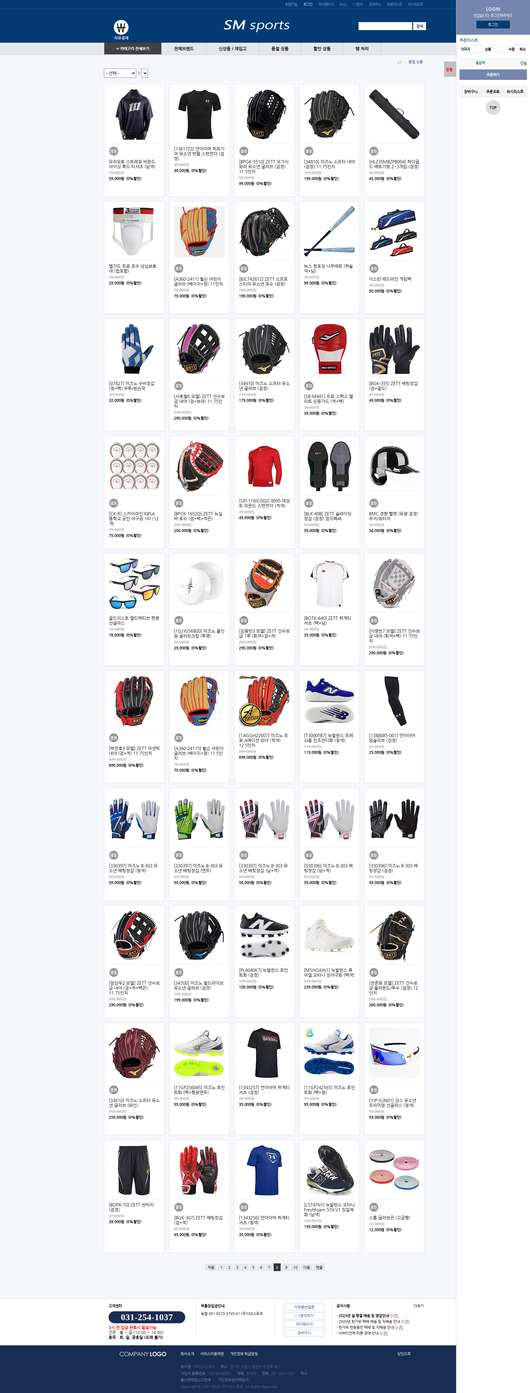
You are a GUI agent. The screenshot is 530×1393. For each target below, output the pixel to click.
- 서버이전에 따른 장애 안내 (357, 1333)
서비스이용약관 (212, 1354)
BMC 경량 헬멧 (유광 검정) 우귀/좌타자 (393, 516)
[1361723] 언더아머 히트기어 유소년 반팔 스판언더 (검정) (199, 153)
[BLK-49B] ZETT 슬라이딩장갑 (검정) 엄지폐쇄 (327, 516)
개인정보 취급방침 (244, 1354)
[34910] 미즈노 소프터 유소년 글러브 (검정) (264, 386)
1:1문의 (357, 4)
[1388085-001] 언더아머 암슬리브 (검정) (392, 738)
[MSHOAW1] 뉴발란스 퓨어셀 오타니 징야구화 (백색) (329, 972)
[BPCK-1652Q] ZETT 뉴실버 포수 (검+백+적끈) (198, 516)
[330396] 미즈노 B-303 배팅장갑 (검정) (393, 868)
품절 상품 (280, 48)
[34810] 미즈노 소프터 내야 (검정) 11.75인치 (329, 164)
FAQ (343, 4)
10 (295, 1267)
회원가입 (291, 4)
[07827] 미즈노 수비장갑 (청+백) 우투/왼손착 (132, 386)
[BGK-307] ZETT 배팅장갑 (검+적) (198, 1220)
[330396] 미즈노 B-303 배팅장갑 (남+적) (328, 868)
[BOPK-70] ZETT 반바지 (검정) (131, 1207)
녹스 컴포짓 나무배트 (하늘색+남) (328, 268)
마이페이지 (325, 4)
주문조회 (493, 91)
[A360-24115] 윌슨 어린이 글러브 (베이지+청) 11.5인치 (199, 753)
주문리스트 (394, 4)
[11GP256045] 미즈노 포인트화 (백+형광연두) (199, 1090)
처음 (211, 1267)
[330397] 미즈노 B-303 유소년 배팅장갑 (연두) (198, 868)
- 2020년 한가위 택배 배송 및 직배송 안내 (368, 1321)
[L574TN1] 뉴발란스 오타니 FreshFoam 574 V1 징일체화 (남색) (329, 1209)
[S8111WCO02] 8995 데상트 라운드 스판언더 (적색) (264, 503)
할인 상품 (322, 48)
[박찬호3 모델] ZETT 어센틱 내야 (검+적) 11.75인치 (134, 751)
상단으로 (404, 1354)
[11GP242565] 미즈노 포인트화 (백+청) (329, 1090)
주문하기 (493, 74)
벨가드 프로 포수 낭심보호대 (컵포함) (132, 268)
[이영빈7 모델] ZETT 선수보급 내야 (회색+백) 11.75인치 (394, 635)
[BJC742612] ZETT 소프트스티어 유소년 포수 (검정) (263, 281)
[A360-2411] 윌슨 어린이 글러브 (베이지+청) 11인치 (198, 281)
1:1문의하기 (304, 1315)
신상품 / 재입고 (233, 48)
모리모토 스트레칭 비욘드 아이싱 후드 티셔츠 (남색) (132, 164)
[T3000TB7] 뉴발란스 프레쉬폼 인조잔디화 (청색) (328, 738)
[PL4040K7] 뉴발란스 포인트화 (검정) (263, 972)
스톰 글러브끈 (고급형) (389, 1217)
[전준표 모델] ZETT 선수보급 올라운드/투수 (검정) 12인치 (393, 987)
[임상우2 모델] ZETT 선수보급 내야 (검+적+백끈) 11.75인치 (134, 987)
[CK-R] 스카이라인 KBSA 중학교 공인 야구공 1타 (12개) (134, 518)
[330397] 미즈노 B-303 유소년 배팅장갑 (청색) (133, 868)
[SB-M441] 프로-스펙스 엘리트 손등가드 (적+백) (328, 399)
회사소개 (187, 1354)
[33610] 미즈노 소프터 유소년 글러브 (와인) (134, 1103)
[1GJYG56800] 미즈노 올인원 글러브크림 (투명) (199, 633)
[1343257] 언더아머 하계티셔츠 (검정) (264, 1090)
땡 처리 (362, 48)
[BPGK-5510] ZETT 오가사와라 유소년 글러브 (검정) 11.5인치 (264, 166)
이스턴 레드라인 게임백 (390, 278)
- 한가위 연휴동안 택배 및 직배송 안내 (365, 1327)
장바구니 (375, 4)
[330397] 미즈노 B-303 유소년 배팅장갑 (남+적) (263, 868)
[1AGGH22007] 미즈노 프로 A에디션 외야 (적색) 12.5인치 (263, 740)
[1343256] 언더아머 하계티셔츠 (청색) (264, 1220)
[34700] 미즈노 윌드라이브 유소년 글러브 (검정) (199, 985)
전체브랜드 (184, 48)
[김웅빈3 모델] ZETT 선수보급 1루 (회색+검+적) (264, 633)
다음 (306, 1267)
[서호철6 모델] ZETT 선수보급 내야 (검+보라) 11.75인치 (199, 401)
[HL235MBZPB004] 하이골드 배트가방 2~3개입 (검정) (394, 164)
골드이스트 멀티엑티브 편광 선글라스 (134, 620)
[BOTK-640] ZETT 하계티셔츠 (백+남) (327, 620)
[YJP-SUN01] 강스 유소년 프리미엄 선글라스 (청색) (392, 1103)
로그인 (493, 24)
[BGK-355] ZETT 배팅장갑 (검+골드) (393, 386)
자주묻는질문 (304, 1307)
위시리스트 (415, 4)
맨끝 (319, 1267)
